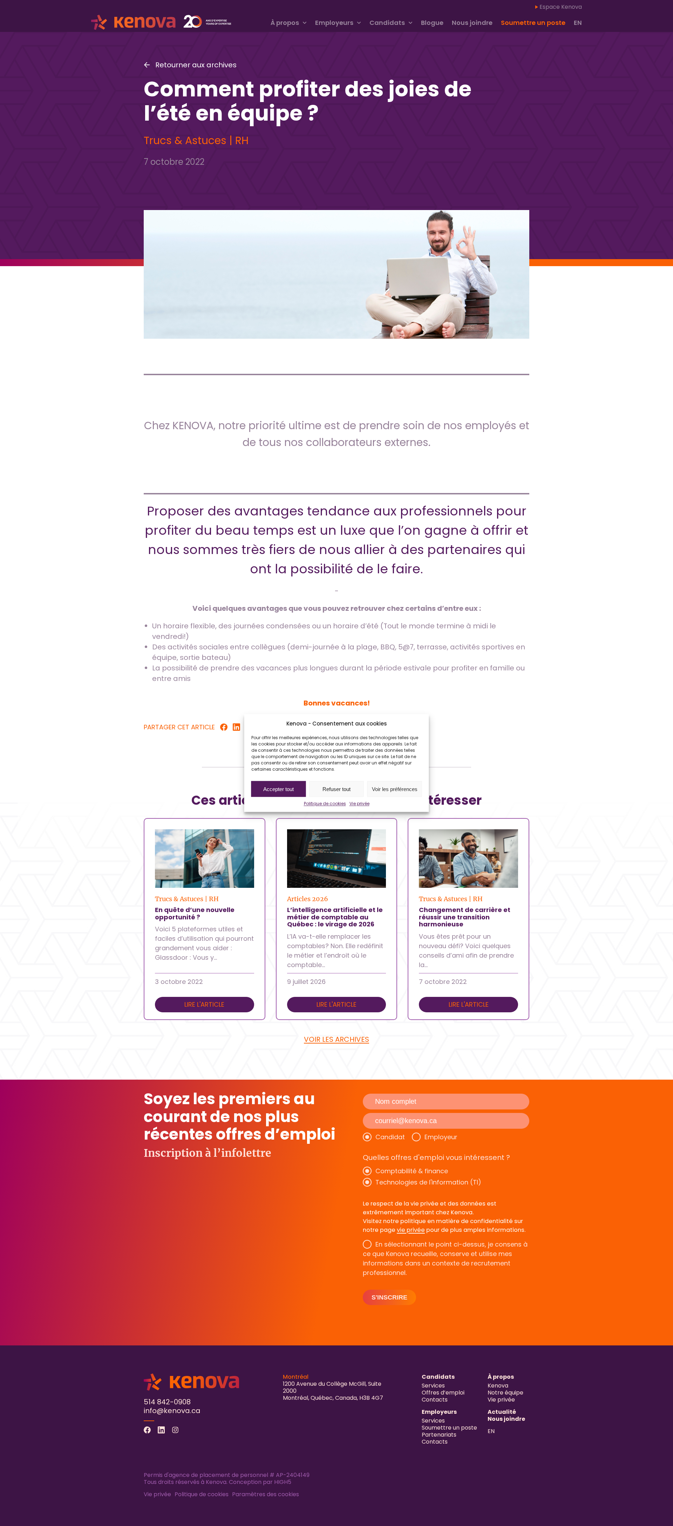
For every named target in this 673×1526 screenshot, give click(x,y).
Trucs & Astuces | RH (196, 140)
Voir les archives (336, 1039)
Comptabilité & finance (411, 1171)
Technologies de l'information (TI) (428, 1182)
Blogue (432, 22)
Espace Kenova (560, 7)
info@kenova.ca (172, 1411)
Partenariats (439, 1435)
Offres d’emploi (443, 1393)
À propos (285, 22)
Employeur (440, 1137)
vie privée (411, 1230)
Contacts (435, 1400)
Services (433, 1386)
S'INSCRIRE (389, 1297)
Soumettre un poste (533, 22)
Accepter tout (278, 789)
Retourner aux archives (196, 65)
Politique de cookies (325, 803)
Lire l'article (204, 1004)
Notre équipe (505, 1393)
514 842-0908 (167, 1402)
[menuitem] (578, 23)
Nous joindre (472, 22)
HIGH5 (282, 1482)
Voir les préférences (394, 789)
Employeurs (334, 22)
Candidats (387, 22)
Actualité (502, 1412)
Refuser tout (336, 789)
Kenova (498, 1386)
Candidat (390, 1137)
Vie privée (359, 803)
